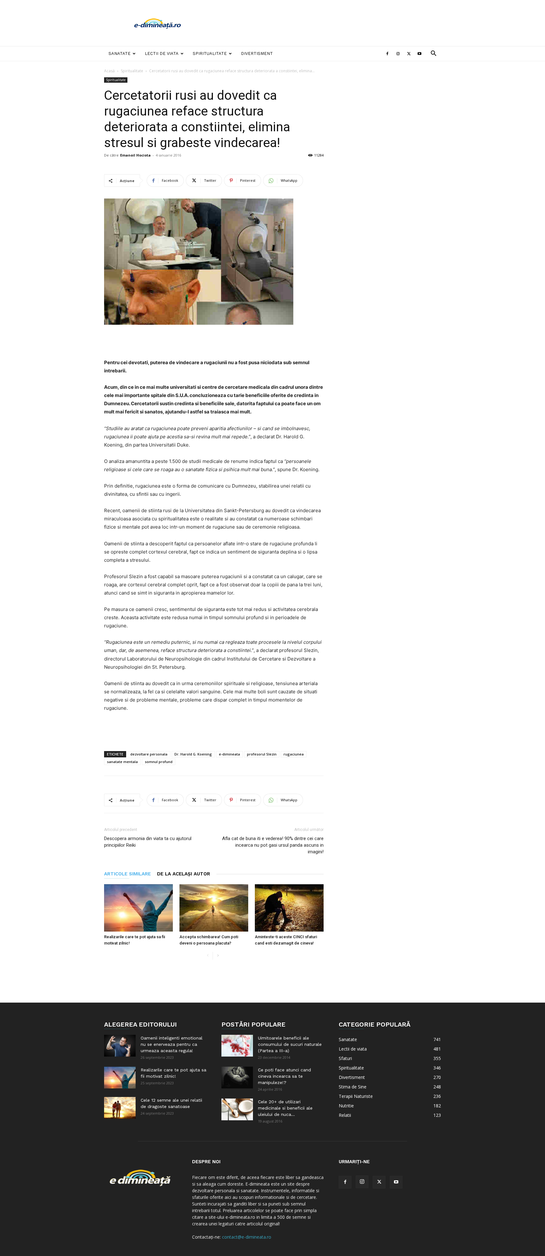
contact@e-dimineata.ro (246, 1237)
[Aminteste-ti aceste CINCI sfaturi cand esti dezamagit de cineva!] (289, 908)
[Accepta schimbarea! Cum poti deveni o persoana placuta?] (213, 908)
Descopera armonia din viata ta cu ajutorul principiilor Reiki (147, 842)
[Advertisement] (326, 23)
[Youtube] (419, 53)
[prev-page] (208, 956)
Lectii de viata (162, 53)
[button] (433, 54)
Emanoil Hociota (135, 155)
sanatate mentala (122, 761)
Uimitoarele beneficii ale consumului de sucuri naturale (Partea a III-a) (290, 1044)
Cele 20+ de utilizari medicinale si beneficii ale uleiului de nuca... (285, 1108)
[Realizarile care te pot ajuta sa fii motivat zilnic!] (138, 908)
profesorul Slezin (262, 754)
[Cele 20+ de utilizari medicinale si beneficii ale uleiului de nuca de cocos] (237, 1109)
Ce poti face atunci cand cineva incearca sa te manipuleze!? (284, 1076)
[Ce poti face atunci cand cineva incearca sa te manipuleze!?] (237, 1077)
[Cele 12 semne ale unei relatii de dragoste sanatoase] (120, 1108)
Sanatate (119, 53)
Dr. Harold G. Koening (193, 754)
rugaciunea (294, 754)
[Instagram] (398, 53)
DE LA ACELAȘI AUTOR (183, 874)
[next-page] (218, 956)
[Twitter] (408, 53)
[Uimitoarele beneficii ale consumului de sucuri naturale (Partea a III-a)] (237, 1046)
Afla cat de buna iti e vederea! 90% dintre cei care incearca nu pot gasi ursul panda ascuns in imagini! (273, 845)
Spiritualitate (210, 53)
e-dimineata (229, 754)
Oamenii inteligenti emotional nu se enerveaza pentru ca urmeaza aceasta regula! (171, 1044)
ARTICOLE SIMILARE (127, 874)
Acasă (109, 71)
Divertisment (257, 53)
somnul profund (159, 761)
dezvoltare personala (148, 754)
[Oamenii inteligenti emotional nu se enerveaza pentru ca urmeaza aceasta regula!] (120, 1046)
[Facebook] (387, 53)
